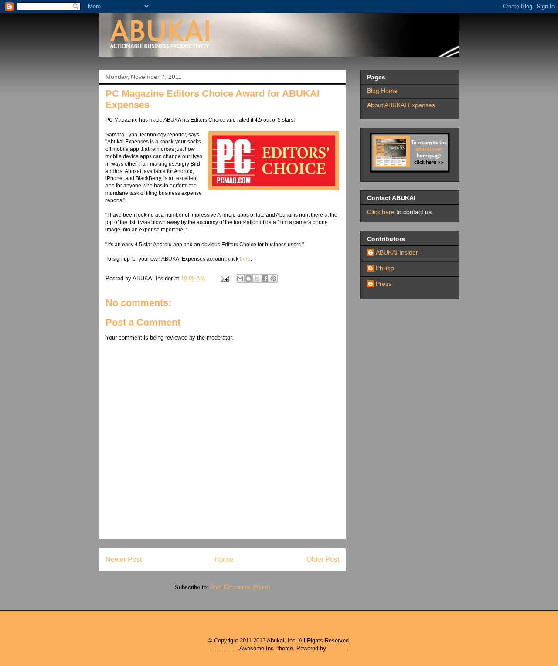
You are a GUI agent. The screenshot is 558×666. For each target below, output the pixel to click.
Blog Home (382, 90)
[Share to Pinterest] (273, 278)
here (245, 259)
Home (224, 559)
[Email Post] (224, 278)
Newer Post (123, 559)
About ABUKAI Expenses (401, 105)
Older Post (322, 559)
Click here (381, 211)
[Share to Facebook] (265, 278)
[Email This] (240, 278)
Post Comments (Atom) (240, 587)
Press (383, 283)
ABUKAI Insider (397, 252)
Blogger (337, 648)
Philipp (385, 268)
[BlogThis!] (248, 278)
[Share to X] (256, 278)
